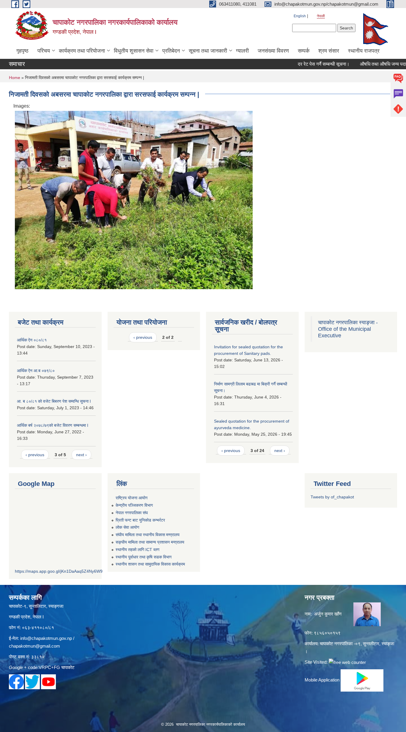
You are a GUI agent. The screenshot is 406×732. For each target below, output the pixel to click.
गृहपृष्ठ (22, 51)
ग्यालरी (242, 51)
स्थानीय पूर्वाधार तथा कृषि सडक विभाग (143, 557)
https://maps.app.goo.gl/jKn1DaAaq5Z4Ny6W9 (59, 571)
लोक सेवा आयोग (127, 527)
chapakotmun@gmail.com (34, 645)
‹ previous (35, 454)
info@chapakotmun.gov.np (46, 638)
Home (14, 77)
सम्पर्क (303, 51)
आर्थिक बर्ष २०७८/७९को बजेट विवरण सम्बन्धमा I (52, 425)
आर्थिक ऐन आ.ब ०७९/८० (36, 370)
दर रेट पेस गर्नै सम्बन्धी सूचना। (311, 64)
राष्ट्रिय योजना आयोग (131, 497)
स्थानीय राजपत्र (364, 51)
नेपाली (321, 16)
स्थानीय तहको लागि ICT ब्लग (137, 549)
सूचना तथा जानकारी (208, 51)
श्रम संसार (328, 51)
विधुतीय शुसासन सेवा (133, 51)
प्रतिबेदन (171, 51)
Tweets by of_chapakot (332, 497)
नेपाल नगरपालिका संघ (132, 512)
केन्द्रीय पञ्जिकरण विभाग (134, 505)
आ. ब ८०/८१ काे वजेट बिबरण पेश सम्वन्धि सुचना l (54, 401)
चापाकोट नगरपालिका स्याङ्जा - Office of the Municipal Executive (348, 329)
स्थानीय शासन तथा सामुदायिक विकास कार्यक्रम (150, 564)
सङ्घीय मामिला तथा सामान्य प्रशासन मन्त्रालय (150, 542)
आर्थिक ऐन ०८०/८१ (32, 340)
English (300, 16)
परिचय (43, 51)
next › (81, 454)
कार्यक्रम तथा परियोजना (82, 51)
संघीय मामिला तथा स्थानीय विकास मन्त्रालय (148, 534)
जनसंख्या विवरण (273, 51)
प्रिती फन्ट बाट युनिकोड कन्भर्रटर (140, 520)
